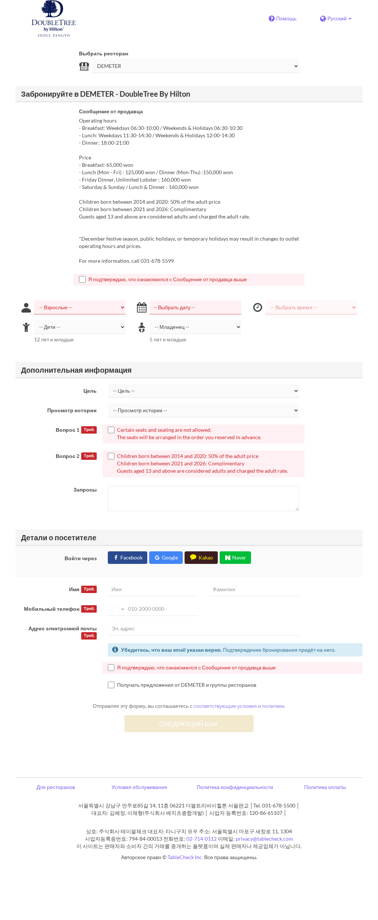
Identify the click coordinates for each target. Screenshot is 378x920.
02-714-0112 (201, 838)
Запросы (85, 489)
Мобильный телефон (59, 609)
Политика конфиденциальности (235, 787)
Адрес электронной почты (62, 631)
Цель (90, 390)
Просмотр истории (72, 410)
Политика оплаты (325, 787)
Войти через (81, 558)
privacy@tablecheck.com (264, 838)
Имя (81, 589)
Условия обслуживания (139, 787)
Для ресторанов (56, 787)
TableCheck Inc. (185, 857)
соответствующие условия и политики (238, 706)
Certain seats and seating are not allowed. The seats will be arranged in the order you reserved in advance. (189, 433)
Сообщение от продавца (111, 111)
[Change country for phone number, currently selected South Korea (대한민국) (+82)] (117, 609)
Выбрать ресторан (103, 53)
